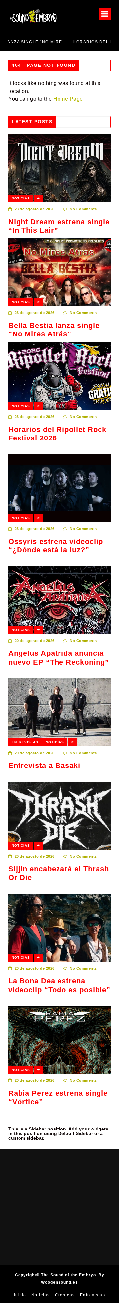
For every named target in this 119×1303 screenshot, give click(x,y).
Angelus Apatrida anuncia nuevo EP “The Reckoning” (58, 657)
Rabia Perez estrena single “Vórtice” (58, 1097)
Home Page (68, 99)
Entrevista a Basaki (44, 765)
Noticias (21, 198)
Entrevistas (25, 742)
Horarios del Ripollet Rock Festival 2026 (69, 42)
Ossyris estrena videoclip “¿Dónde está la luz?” (55, 545)
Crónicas (65, 1295)
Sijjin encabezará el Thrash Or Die (58, 873)
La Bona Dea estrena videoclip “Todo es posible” (59, 985)
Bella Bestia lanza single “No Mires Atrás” (53, 329)
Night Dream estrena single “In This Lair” (59, 226)
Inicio (20, 1295)
